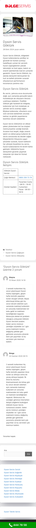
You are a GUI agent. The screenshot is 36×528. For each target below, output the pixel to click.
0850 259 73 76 (25, 178)
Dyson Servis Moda (12, 491)
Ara (5, 450)
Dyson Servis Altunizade (14, 494)
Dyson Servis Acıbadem (13, 497)
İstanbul (9, 250)
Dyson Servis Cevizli (12, 470)
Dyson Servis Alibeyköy (15, 256)
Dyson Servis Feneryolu (13, 485)
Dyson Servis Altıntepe (13, 479)
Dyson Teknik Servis (12, 512)
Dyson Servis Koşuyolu (13, 488)
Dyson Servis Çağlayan (15, 253)
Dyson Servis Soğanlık (13, 473)
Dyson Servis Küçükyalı (13, 476)
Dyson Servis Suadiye (12, 482)
